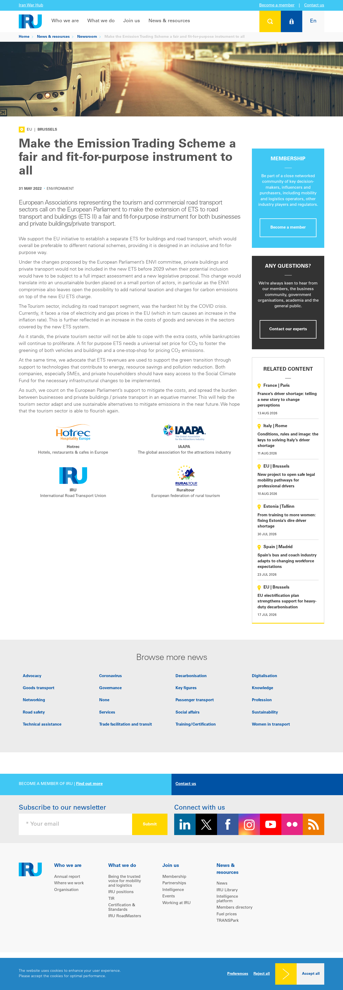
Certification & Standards (121, 907)
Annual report (67, 877)
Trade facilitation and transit (125, 725)
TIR (111, 899)
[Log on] (291, 21)
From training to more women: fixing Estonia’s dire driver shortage (287, 521)
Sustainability (265, 713)
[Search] (270, 21)
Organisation (66, 890)
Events (168, 896)
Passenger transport (195, 700)
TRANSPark (228, 921)
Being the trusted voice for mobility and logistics (124, 881)
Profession (262, 700)
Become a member (276, 5)
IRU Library (227, 890)
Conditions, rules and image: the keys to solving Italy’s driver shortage (288, 440)
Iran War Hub (31, 5)
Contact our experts (288, 329)
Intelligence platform (227, 899)
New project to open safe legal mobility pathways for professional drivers (286, 480)
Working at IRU (176, 903)
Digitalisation (264, 676)
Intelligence (173, 890)
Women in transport (271, 725)
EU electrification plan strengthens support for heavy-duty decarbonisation (287, 601)
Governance (110, 688)
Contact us (314, 5)
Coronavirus (110, 676)
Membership (174, 877)
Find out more (89, 784)
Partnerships (174, 883)
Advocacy (32, 676)
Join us (131, 21)
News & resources (169, 21)
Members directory (234, 908)
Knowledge (262, 688)
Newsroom (87, 37)
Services (107, 713)
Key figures (186, 688)
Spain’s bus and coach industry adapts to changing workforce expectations (287, 561)
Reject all (261, 974)
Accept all (311, 974)
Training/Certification (196, 725)
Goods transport (38, 688)
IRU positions (121, 892)
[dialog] (171, 974)
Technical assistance (42, 725)
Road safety (34, 713)
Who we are (65, 21)
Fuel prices (227, 914)
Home (24, 37)
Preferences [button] (237, 974)
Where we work (69, 883)
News (222, 884)
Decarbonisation (191, 676)
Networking (34, 700)
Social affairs (188, 713)
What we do (101, 21)
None (104, 700)
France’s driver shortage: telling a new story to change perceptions (287, 400)
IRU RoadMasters (124, 916)
